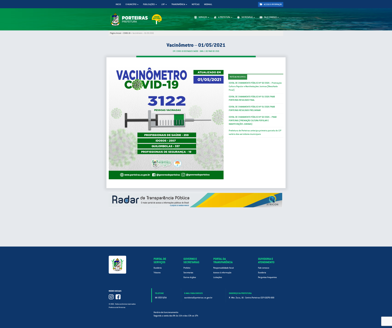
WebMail (208, 4)
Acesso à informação (272, 4)
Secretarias (188, 272)
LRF (163, 4)
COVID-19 (126, 33)
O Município (131, 4)
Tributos (157, 272)
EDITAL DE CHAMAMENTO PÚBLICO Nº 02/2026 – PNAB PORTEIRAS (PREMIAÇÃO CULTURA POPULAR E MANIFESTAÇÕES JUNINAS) (253, 120)
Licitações (217, 277)
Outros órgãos (189, 277)
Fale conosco (263, 268)
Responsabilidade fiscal (223, 268)
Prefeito (186, 268)
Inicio (118, 4)
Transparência (178, 4)
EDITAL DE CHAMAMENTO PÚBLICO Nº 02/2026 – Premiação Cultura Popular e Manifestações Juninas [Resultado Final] (255, 86)
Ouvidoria (158, 268)
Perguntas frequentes (267, 277)
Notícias (196, 4)
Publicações (149, 4)
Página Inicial (115, 33)
